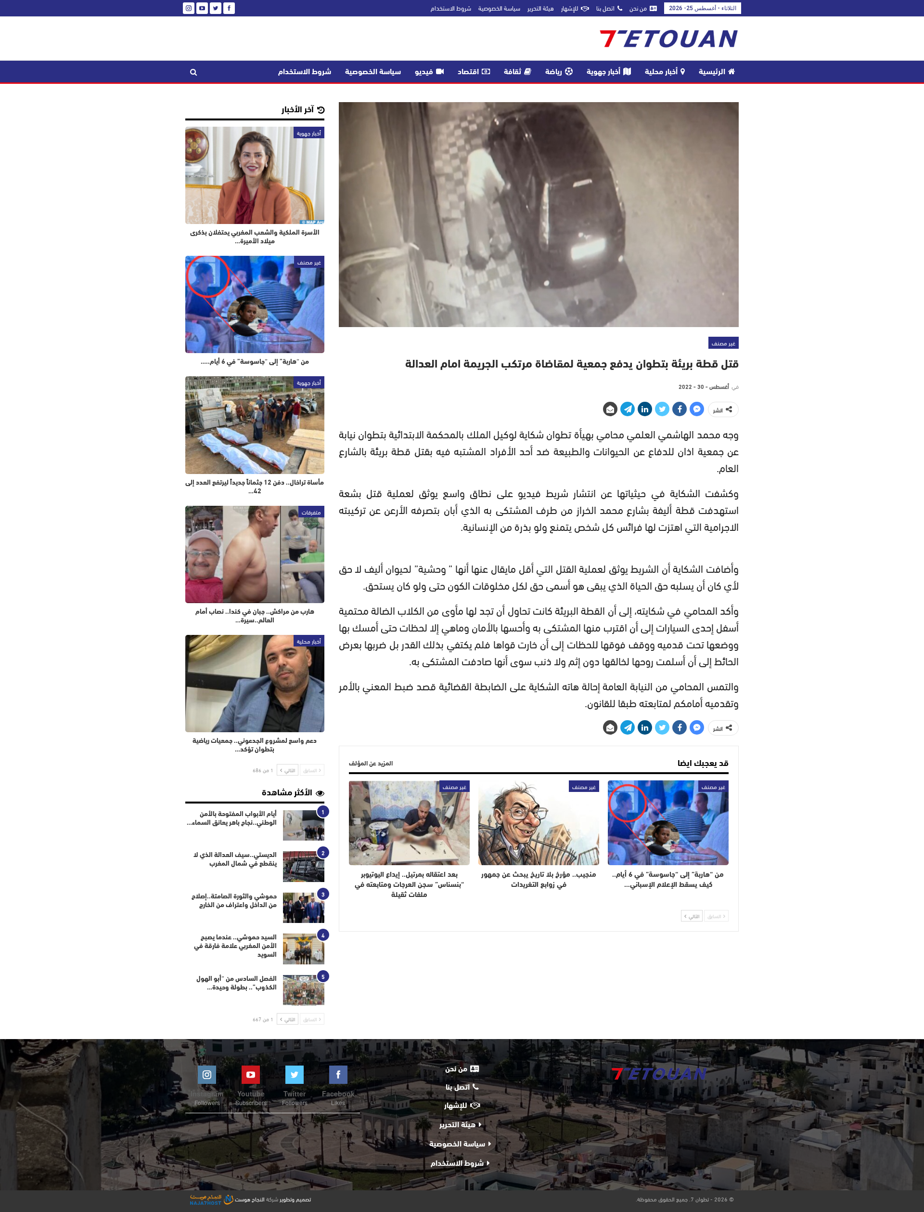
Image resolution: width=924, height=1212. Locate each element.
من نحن (638, 7)
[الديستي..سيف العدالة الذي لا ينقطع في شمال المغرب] (303, 866)
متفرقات (311, 511)
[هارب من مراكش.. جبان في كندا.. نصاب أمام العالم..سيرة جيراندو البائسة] (254, 554)
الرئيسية (712, 72)
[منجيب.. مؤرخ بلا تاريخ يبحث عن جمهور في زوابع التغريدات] (538, 822)
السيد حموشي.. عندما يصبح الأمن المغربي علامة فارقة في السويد (235, 946)
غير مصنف (723, 342)
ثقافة (512, 72)
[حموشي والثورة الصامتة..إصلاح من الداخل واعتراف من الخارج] (303, 908)
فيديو (424, 72)
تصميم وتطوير (295, 1198)
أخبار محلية (661, 72)
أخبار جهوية (603, 72)
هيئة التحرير (540, 7)
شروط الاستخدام (451, 7)
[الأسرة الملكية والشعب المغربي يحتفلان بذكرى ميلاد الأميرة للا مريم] (254, 175)
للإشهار (569, 7)
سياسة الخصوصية (499, 7)
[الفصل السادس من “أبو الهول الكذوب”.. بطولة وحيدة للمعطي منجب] (303, 990)
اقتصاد (468, 72)
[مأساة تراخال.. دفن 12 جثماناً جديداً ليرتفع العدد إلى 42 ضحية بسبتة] (254, 425)
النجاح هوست (249, 1198)
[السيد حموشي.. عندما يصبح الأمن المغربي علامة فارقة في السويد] (303, 949)
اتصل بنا (605, 7)
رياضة (553, 72)
